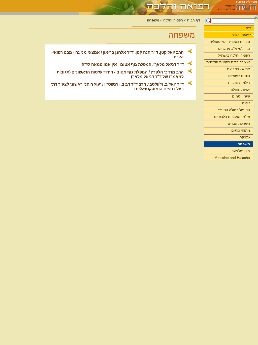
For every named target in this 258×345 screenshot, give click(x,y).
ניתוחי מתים (240, 130)
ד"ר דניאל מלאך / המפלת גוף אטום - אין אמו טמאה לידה (133, 64)
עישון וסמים (241, 96)
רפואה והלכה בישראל (234, 55)
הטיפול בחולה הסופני (234, 110)
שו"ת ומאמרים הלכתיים (232, 117)
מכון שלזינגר (241, 151)
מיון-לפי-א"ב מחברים (234, 48)
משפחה (244, 144)
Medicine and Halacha (232, 158)
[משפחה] (144, 6)
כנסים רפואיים (239, 76)
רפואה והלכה (241, 35)
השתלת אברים (239, 123)
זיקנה (246, 103)
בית (248, 28)
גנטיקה (245, 137)
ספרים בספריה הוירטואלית (230, 42)
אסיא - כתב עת (238, 69)
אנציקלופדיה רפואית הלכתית (228, 62)
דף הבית (193, 20)
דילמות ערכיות (239, 83)
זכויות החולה (240, 89)
